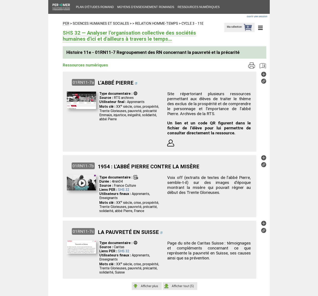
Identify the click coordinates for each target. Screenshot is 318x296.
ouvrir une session (257, 16)
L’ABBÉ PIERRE (115, 83)
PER (66, 23)
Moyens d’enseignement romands (145, 7)
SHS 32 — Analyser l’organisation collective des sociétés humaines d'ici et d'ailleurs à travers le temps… (129, 36)
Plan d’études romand (95, 7)
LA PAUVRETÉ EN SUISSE (128, 232)
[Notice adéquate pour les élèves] (170, 145)
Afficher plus (149, 286)
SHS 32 (123, 190)
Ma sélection (234, 26)
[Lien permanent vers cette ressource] (263, 82)
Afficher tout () (183, 286)
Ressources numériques (199, 7)
